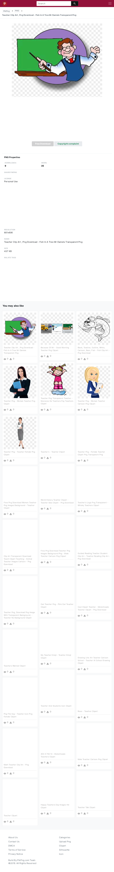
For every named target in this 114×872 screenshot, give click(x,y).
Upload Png (65, 841)
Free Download (42, 143)
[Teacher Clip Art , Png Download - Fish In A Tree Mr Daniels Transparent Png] (57, 60)
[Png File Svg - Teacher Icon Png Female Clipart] (20, 695)
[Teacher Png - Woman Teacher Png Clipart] (20, 382)
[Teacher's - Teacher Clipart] (57, 433)
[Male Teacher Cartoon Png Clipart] (94, 740)
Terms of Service (17, 850)
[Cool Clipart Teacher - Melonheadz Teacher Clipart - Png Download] (94, 588)
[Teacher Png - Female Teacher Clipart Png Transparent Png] (94, 433)
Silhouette (64, 850)
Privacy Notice (15, 854)
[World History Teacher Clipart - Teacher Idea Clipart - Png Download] (57, 481)
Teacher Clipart (10, 815)
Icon (61, 854)
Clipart (62, 845)
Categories (64, 837)
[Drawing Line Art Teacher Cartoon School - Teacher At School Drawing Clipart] (94, 638)
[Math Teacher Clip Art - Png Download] (20, 745)
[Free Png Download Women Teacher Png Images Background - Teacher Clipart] (20, 483)
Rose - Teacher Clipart (88, 711)
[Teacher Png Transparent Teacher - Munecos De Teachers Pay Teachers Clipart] (57, 379)
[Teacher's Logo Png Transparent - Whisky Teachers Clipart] (94, 483)
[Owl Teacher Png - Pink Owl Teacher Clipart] (57, 585)
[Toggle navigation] (110, 3)
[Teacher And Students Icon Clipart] (57, 687)
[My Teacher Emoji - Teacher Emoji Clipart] (57, 636)
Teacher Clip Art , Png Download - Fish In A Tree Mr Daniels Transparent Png (19, 350)
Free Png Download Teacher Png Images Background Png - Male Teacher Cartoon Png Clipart (55, 553)
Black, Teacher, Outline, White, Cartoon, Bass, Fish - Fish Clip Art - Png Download (94, 350)
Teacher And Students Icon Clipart (56, 706)
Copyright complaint (68, 143)
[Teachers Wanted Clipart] (20, 646)
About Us (13, 837)
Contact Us (13, 841)
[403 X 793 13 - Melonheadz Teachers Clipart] (57, 735)
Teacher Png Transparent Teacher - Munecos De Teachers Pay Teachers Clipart (57, 401)
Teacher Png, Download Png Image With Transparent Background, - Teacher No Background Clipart (19, 615)
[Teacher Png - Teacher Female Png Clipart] (20, 433)
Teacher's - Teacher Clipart (53, 452)
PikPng (6, 11)
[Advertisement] (57, 120)
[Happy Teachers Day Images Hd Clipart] (57, 785)
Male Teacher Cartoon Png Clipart (93, 759)
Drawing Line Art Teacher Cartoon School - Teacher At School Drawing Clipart (94, 660)
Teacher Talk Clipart (86, 807)
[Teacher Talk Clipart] (94, 788)
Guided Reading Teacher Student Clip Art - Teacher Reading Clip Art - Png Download (94, 556)
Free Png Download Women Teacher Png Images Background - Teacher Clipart (20, 505)
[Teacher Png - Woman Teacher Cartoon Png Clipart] (94, 382)
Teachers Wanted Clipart (15, 666)
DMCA (11, 845)
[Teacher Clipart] (20, 796)
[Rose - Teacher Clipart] (94, 692)
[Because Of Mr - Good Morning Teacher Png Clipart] (57, 328)
